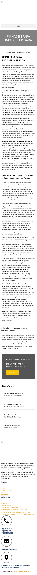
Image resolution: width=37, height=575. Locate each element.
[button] (18, 26)
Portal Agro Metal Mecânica (22, 571)
